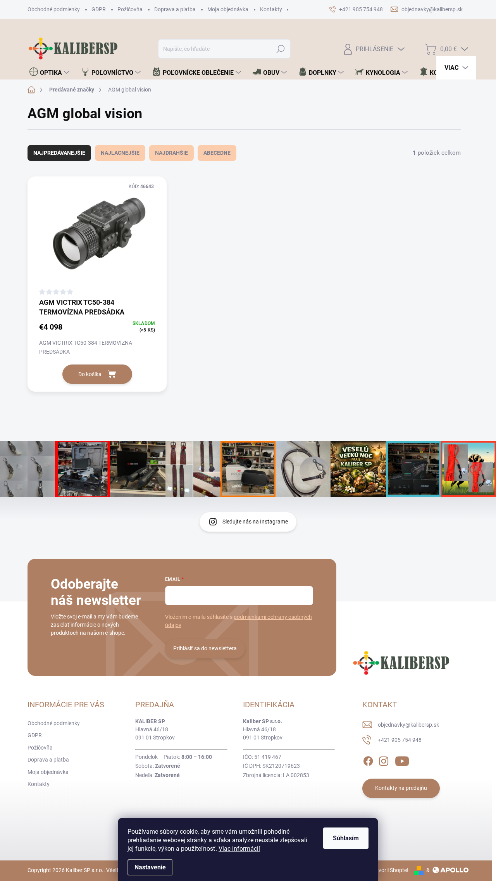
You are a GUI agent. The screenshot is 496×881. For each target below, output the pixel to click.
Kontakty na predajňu (401, 788)
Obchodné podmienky (54, 9)
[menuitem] (49, 72)
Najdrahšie (171, 153)
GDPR (98, 9)
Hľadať (280, 49)
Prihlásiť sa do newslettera (205, 648)
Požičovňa (130, 9)
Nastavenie (150, 867)
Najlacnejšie (120, 153)
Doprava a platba (175, 9)
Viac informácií (239, 848)
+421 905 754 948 (400, 740)
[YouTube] (402, 759)
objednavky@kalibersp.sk (408, 725)
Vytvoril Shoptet (389, 870)
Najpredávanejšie (59, 153)
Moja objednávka (227, 9)
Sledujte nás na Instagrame (255, 521)
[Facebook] (368, 759)
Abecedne (217, 153)
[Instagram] (383, 759)
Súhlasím (346, 838)
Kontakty (271, 9)
